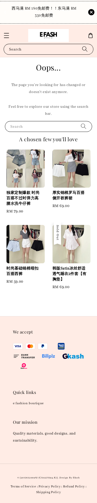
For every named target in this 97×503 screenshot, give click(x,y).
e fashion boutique (28, 403)
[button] (6, 35)
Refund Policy (74, 486)
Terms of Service (23, 486)
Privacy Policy (50, 486)
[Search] (85, 49)
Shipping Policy (48, 492)
